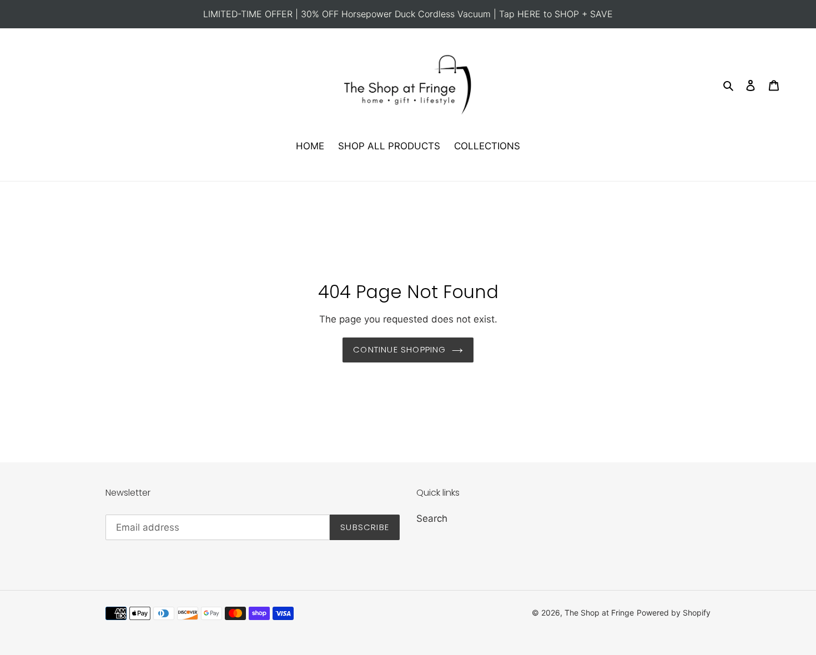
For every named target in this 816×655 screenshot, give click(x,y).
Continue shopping (399, 349)
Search (431, 518)
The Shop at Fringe (599, 612)
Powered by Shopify (674, 612)
